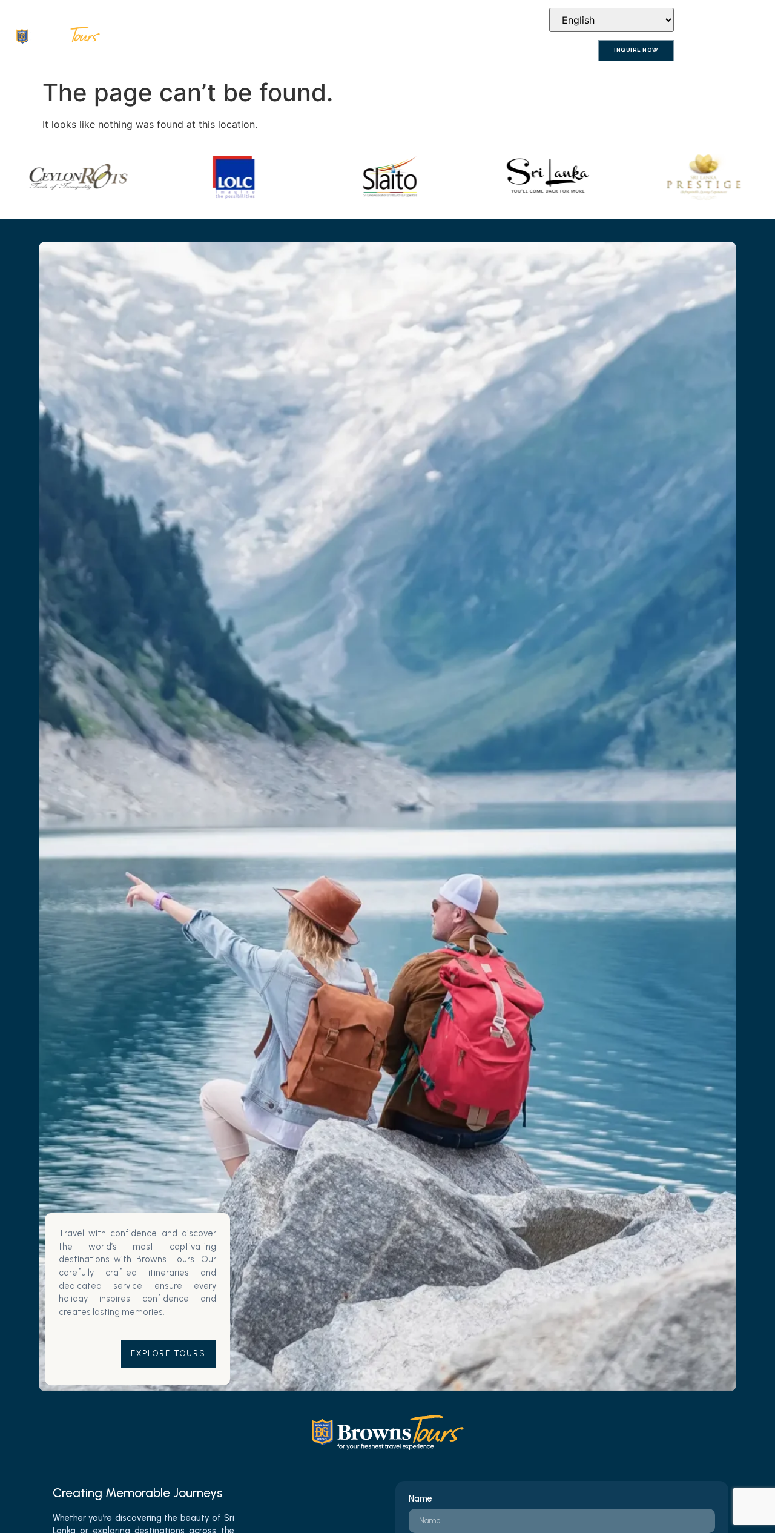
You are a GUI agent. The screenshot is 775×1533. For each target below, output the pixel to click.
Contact (571, 51)
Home (154, 51)
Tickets (348, 51)
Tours (245, 51)
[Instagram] (509, 20)
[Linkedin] (526, 20)
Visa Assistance (412, 51)
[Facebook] (493, 20)
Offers (474, 51)
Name (420, 1499)
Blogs (521, 51)
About (198, 51)
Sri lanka (296, 51)
